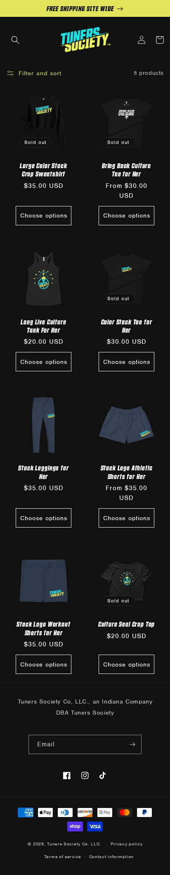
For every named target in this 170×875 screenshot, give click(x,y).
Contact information (111, 856)
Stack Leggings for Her (43, 471)
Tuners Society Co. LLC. (74, 844)
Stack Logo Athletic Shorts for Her (127, 471)
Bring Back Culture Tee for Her (126, 169)
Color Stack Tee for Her (126, 325)
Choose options (43, 215)
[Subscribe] (132, 744)
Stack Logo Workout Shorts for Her (43, 628)
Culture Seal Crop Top (126, 624)
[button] (15, 40)
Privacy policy (127, 844)
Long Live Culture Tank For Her (43, 325)
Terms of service (62, 856)
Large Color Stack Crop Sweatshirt (43, 169)
